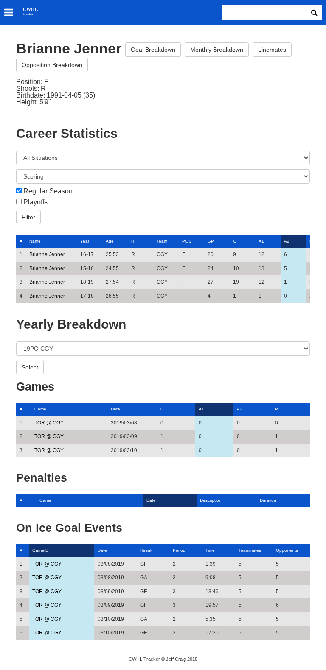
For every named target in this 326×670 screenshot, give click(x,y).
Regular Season (48, 191)
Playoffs (35, 202)
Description (211, 500)
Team (162, 241)
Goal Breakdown (153, 49)
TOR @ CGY (49, 422)
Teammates (250, 550)
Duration (268, 500)
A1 (261, 241)
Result (146, 550)
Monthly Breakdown (216, 49)
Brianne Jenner (47, 254)
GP (211, 241)
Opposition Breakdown (52, 64)
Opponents (287, 550)
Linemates (272, 49)
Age (110, 241)
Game (40, 409)
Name (35, 241)
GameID (40, 550)
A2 (286, 241)
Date (115, 409)
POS (186, 241)
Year (84, 241)
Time (210, 550)
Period (179, 550)
